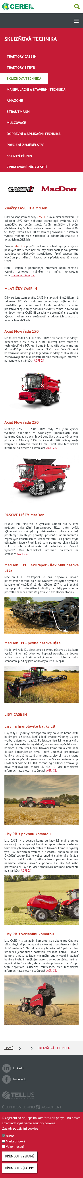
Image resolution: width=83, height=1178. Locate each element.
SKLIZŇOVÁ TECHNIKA (24, 78)
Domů (8, 1048)
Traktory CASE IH (21, 56)
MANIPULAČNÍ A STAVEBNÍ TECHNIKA (36, 89)
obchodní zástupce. (23, 275)
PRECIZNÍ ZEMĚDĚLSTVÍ (25, 144)
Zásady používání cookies (20, 1128)
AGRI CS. (39, 360)
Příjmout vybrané (19, 1156)
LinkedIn (18, 1068)
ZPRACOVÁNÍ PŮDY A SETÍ (27, 167)
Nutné (10, 1136)
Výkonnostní (15, 1146)
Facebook (19, 1079)
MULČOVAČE (16, 122)
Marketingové (15, 1141)
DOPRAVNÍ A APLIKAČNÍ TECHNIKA (34, 133)
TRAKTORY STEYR (21, 67)
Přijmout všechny (19, 1168)
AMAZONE (15, 100)
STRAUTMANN (18, 111)
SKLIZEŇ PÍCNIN (19, 156)
